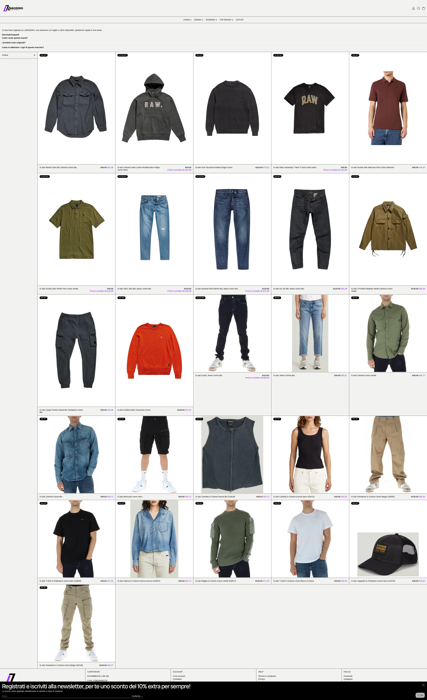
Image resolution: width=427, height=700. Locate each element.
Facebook (348, 676)
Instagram (348, 679)
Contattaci (177, 679)
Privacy (261, 679)
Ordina (5, 55)
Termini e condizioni (267, 676)
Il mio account (179, 676)
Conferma (136, 696)
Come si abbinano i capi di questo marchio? (23, 47)
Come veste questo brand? (15, 38)
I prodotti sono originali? (14, 43)
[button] (418, 8)
